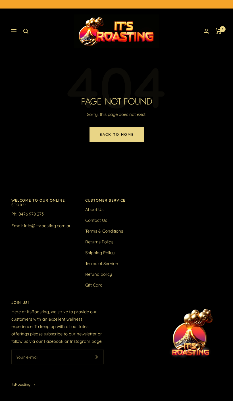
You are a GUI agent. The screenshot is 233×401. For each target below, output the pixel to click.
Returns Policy (99, 242)
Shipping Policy (100, 252)
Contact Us (96, 220)
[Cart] (219, 31)
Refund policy (98, 274)
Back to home (116, 134)
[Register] (95, 357)
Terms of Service (101, 263)
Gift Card (94, 285)
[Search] (25, 31)
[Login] (206, 31)
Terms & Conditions (104, 231)
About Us (94, 209)
